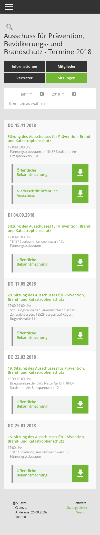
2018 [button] (56, 94)
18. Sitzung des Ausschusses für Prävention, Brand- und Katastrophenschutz (46, 439)
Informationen (24, 66)
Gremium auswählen (27, 103)
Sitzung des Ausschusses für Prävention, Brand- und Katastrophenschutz (50, 138)
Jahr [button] (25, 94)
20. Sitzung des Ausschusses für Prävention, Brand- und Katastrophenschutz (46, 297)
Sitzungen (66, 78)
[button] (80, 173)
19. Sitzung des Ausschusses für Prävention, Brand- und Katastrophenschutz (46, 370)
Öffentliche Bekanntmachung (32, 172)
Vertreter (24, 78)
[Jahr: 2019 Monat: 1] (74, 94)
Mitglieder (67, 66)
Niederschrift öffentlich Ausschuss (37, 193)
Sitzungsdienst (76, 509)
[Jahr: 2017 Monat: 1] (42, 94)
